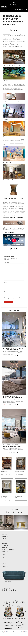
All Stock (4, 547)
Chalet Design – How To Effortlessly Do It (16, 101)
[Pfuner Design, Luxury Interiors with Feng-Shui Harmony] (14, 329)
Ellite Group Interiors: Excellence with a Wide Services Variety (13, 398)
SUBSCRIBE (24, 583)
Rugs (3, 540)
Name (6, 282)
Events (3, 557)
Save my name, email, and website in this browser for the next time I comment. (13, 298)
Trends (4, 554)
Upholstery (5, 536)
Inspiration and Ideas (9, 232)
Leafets (4, 563)
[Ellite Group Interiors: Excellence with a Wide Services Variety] (14, 378)
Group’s (12, 206)
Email (5, 287)
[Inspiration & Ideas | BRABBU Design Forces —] (14, 3)
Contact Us (5, 567)
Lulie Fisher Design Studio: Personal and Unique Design (12, 445)
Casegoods (5, 534)
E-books (4, 564)
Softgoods (5, 541)
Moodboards (5, 566)
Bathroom (5, 543)
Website (6, 291)
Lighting (4, 538)
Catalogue (4, 561)
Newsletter (5, 229)
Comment (6, 262)
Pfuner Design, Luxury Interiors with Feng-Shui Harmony (13, 349)
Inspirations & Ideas (7, 553)
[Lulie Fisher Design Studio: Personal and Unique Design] (14, 426)
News (3, 556)
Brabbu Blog (5, 551)
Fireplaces (5, 545)
